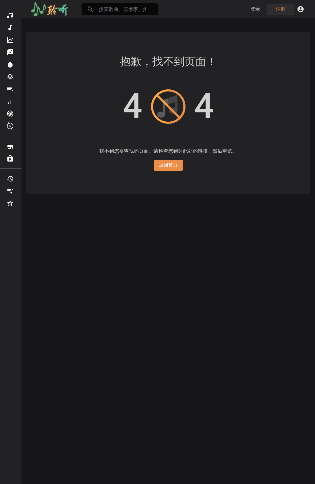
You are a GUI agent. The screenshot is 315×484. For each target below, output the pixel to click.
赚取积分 (11, 126)
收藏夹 (11, 203)
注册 (280, 9)
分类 (11, 77)
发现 (11, 15)
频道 (11, 113)
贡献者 (11, 101)
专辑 (11, 52)
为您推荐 (11, 64)
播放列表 (11, 89)
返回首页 (168, 165)
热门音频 (11, 40)
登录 (255, 9)
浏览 (11, 146)
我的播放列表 (11, 191)
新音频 (11, 27)
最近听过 (11, 179)
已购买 (11, 158)
